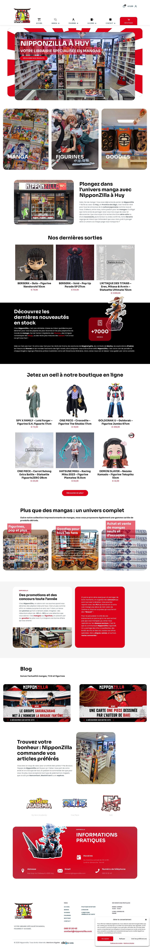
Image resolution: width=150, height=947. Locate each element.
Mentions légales (129, 943)
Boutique (67, 918)
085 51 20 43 (70, 928)
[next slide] (132, 805)
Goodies (67, 912)
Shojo (30, 335)
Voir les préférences (139, 939)
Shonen (57, 333)
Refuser (122, 939)
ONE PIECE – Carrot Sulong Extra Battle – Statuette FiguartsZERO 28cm (34, 474)
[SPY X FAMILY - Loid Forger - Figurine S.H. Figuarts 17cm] (34, 408)
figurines (33, 543)
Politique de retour (88, 907)
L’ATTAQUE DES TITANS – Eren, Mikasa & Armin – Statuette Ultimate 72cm (116, 286)
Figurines (67, 915)
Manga (66, 910)
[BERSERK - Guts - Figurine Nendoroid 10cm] (34, 270)
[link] (37, 703)
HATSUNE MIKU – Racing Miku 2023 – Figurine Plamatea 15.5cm (75, 474)
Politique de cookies (116, 943)
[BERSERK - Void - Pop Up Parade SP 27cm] (75, 271)
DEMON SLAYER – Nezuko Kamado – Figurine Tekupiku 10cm (115, 474)
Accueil (67, 907)
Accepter (105, 939)
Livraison (84, 910)
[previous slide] (18, 805)
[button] (146, 920)
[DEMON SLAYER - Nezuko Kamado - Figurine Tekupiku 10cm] (115, 456)
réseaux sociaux (101, 623)
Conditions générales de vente (88, 913)
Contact (67, 921)
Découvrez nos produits (33, 58)
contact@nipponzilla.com (78, 931)
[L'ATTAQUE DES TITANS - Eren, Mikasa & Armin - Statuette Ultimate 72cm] (115, 271)
